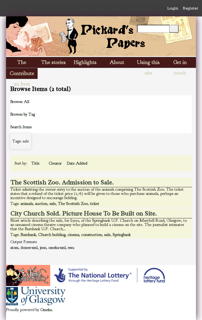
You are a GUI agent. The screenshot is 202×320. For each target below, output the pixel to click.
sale (52, 203)
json (43, 247)
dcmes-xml (29, 247)
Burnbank (28, 234)
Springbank (122, 234)
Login (172, 8)
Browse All (19, 101)
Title (36, 163)
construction (91, 234)
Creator (56, 163)
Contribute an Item (22, 74)
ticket (94, 203)
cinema (73, 234)
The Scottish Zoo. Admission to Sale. (62, 182)
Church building (51, 234)
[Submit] (174, 29)
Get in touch (180, 63)
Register (190, 8)
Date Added (77, 163)
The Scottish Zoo (73, 203)
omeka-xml (57, 247)
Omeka (46, 309)
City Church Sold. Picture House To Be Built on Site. (84, 213)
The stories (53, 62)
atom (14, 247)
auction (41, 203)
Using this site (148, 63)
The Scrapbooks (22, 63)
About (116, 62)
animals (27, 203)
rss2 (71, 247)
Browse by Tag (22, 114)
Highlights (85, 62)
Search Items (21, 127)
